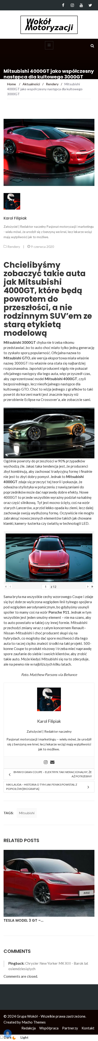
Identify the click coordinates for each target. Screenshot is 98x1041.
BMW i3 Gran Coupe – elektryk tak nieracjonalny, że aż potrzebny (53, 774)
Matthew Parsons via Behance (53, 674)
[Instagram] (72, 5)
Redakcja (28, 1028)
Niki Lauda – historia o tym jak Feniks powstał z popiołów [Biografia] (41, 787)
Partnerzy (70, 1028)
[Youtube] (81, 5)
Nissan (9, 633)
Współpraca (49, 1028)
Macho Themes (34, 1022)
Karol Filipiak (15, 218)
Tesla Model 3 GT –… (23, 920)
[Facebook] (63, 5)
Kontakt (88, 1028)
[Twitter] (90, 5)
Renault (78, 628)
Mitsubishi (26, 813)
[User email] (52, 762)
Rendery (13, 247)
